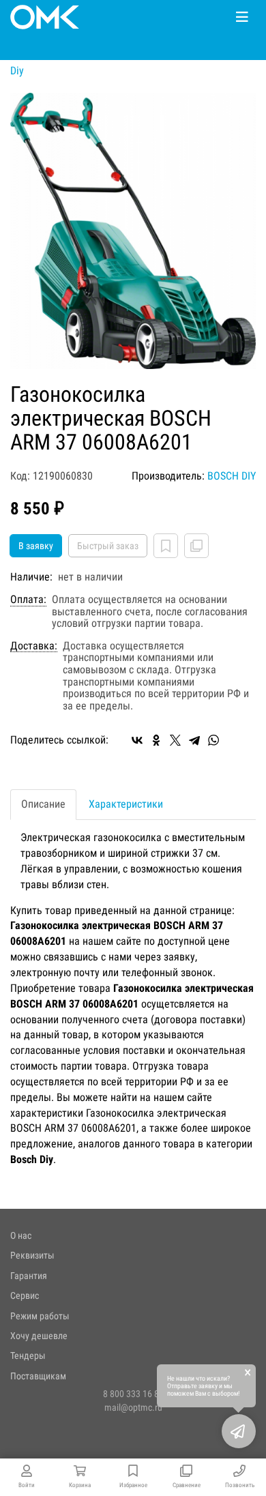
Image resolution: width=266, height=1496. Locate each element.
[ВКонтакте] (137, 740)
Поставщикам (38, 1375)
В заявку (35, 545)
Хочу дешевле (39, 1335)
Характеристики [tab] (126, 803)
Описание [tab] (43, 803)
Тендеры (28, 1355)
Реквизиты (32, 1255)
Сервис (24, 1295)
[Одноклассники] (156, 740)
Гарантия (28, 1275)
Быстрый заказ (107, 545)
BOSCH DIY (231, 475)
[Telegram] (194, 740)
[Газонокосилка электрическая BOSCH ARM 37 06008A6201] (133, 231)
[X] (175, 740)
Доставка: (33, 646)
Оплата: (28, 599)
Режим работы (40, 1315)
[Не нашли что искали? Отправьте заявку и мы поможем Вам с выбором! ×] (239, 1431)
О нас (20, 1235)
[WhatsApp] (213, 740)
